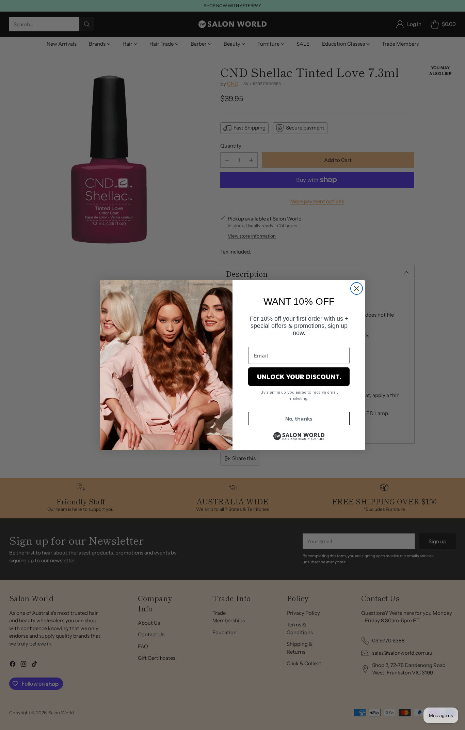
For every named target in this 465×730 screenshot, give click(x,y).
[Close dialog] (357, 288)
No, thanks (298, 418)
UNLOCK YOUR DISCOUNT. (299, 376)
